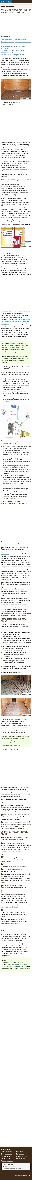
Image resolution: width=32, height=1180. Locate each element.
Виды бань (20, 1151)
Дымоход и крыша (7, 1161)
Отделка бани (5, 1156)
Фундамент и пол (10, 6)
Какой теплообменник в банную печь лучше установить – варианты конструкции (15, 322)
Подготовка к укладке (8, 52)
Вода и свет (20, 1154)
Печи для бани (21, 1158)
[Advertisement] (16, 24)
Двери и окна (5, 1158)
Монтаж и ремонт (22, 1156)
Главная (3, 6)
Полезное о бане (6, 1151)
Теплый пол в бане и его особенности (13, 39)
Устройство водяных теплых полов (12, 50)
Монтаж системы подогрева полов (12, 55)
